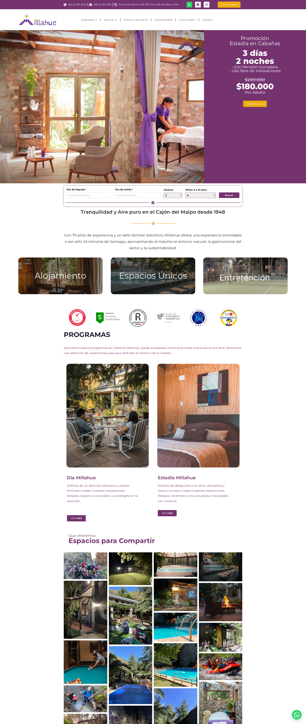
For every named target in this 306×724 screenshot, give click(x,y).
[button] (296, 684)
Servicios (109, 19)
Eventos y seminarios (136, 19)
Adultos (169, 189)
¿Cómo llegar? (187, 19)
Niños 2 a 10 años (196, 189)
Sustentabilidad (163, 19)
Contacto (207, 19)
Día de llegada (76, 189)
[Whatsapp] (189, 4)
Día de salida (124, 189)
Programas (87, 19)
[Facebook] (198, 4)
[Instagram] (206, 4)
